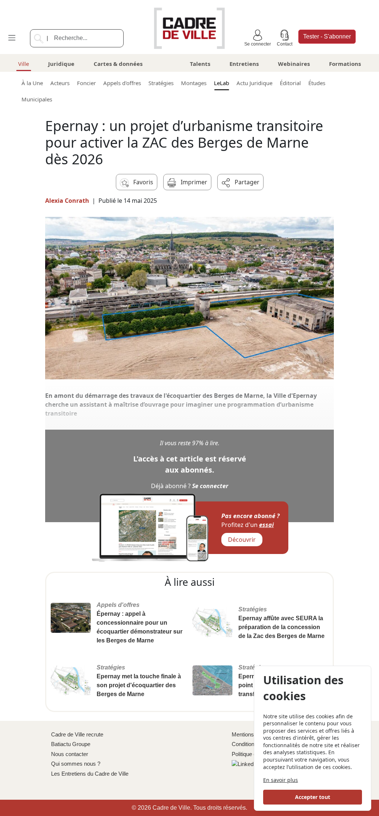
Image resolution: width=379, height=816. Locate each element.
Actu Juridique (254, 83)
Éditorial (290, 83)
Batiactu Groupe (70, 744)
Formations (345, 63)
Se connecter (257, 44)
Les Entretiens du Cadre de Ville (89, 773)
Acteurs (60, 83)
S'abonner (327, 36)
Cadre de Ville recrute (77, 734)
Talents (200, 63)
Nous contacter (69, 754)
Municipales (36, 99)
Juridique (61, 63)
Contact (284, 44)
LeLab (221, 83)
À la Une (32, 83)
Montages (194, 83)
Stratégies (161, 83)
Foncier (86, 83)
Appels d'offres (122, 83)
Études (316, 83)
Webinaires (294, 63)
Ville (23, 63)
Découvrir (242, 539)
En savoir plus (280, 779)
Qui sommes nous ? (75, 763)
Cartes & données (118, 63)
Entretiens (244, 63)
